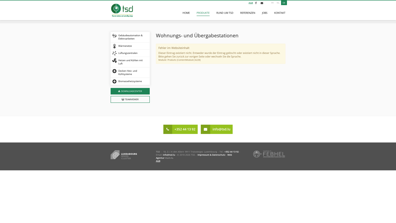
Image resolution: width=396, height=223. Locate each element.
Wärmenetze (125, 45)
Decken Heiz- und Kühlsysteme (127, 72)
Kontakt (279, 13)
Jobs (264, 13)
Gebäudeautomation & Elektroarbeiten (130, 37)
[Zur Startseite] (122, 10)
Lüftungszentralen (128, 53)
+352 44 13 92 (184, 129)
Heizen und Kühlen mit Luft (130, 62)
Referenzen (247, 13)
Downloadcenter (131, 91)
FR (272, 2)
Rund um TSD (224, 13)
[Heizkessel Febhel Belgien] (269, 153)
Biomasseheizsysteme (130, 81)
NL (278, 2)
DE (284, 2)
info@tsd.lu (221, 129)
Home (186, 13)
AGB (251, 2)
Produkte (203, 13)
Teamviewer (132, 99)
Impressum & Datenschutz (211, 154)
